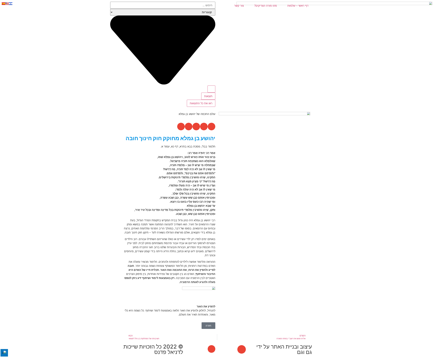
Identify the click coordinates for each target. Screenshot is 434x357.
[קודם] (287, 215)
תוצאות (208, 96)
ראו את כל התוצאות (201, 103)
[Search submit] (211, 89)
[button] (211, 126)
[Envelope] (241, 349)
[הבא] (242, 215)
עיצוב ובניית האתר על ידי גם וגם (284, 349)
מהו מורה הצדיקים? (265, 5)
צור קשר (239, 5)
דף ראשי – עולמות (297, 5)
